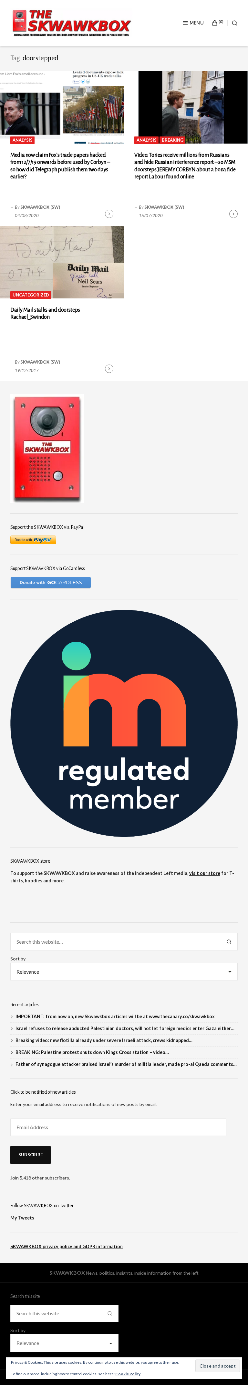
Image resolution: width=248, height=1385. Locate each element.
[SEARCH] (232, 23)
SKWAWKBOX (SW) (40, 207)
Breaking (172, 140)
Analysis (23, 140)
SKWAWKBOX (67, 1273)
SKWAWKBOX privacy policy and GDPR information (66, 1246)
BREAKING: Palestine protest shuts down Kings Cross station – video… (92, 1052)
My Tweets (22, 1217)
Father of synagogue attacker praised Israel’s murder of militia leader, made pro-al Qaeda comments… (126, 1064)
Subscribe (30, 1154)
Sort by (18, 958)
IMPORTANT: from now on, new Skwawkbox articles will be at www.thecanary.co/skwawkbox (115, 1016)
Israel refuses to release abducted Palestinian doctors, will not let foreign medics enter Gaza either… (125, 1028)
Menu (197, 22)
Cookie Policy (127, 1373)
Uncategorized (31, 294)
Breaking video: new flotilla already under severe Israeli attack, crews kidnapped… (104, 1040)
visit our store (204, 873)
